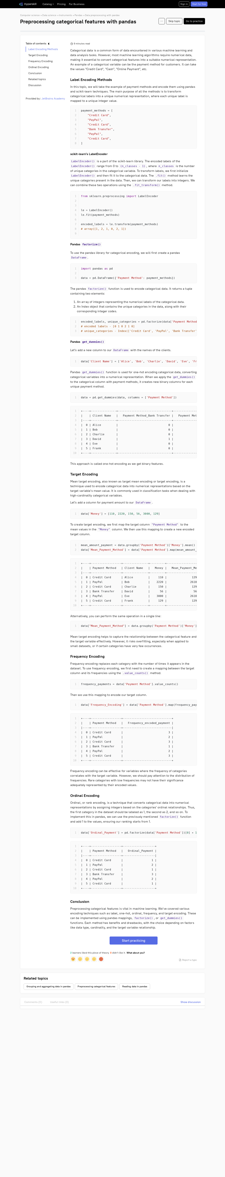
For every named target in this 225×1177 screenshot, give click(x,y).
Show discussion (191, 1002)
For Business (76, 4)
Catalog (47, 4)
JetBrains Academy (53, 98)
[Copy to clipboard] (191, 111)
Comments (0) (33, 1002)
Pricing (61, 4)
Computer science (30, 15)
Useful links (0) (59, 1002)
